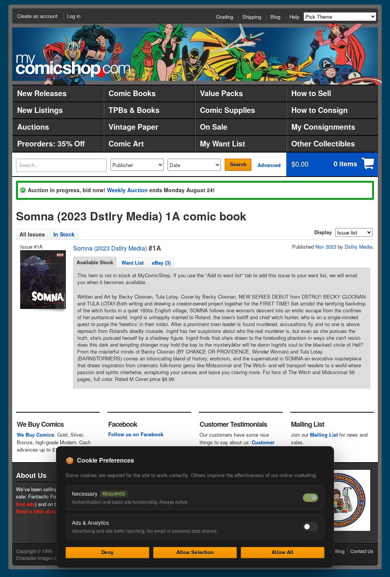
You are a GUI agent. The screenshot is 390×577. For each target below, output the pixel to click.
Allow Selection (195, 552)
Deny (107, 552)
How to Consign (319, 109)
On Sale (213, 126)
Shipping (251, 16)
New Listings (40, 109)
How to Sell (311, 93)
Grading (224, 16)
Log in (73, 15)
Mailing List (324, 434)
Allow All (282, 552)
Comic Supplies (227, 109)
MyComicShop (73, 65)
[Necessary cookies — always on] (310, 497)
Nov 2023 (325, 246)
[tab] (95, 262)
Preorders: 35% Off (51, 143)
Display (323, 232)
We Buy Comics (35, 434)
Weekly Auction (127, 190)
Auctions (33, 126)
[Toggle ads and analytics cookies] (310, 526)
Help (294, 16)
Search (238, 164)
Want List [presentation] (132, 262)
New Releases (42, 93)
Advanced (269, 164)
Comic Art (126, 143)
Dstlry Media (358, 246)
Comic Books (132, 93)
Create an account (37, 15)
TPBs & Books (134, 109)
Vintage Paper (133, 126)
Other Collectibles (323, 143)
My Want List (222, 143)
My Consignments (323, 126)
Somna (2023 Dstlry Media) (110, 248)
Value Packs (221, 93)
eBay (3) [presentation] (161, 262)
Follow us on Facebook (135, 434)
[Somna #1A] (42, 279)
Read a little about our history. (51, 511)
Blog (275, 16)
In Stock (64, 234)
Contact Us (361, 551)
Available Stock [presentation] (95, 262)
